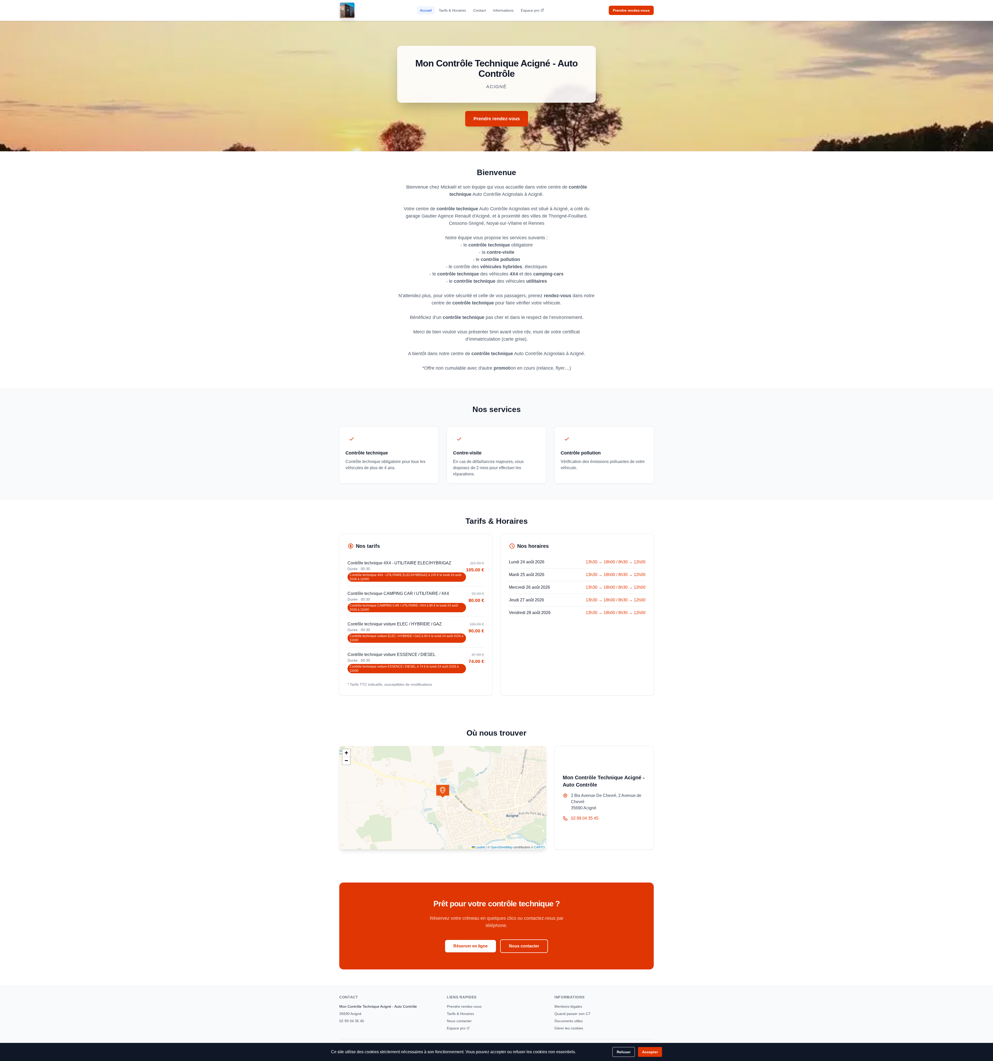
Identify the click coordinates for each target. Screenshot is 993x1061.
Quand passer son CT (572, 1014)
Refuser (623, 1052)
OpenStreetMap (502, 847)
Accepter (650, 1052)
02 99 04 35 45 (584, 818)
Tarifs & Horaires (452, 10)
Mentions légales (568, 1006)
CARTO (539, 847)
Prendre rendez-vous (631, 10)
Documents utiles (568, 1021)
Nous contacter (524, 946)
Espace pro (530, 10)
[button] (442, 791)
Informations (503, 10)
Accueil (426, 10)
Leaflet (480, 847)
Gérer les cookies (568, 1028)
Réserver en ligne (470, 946)
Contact (479, 10)
